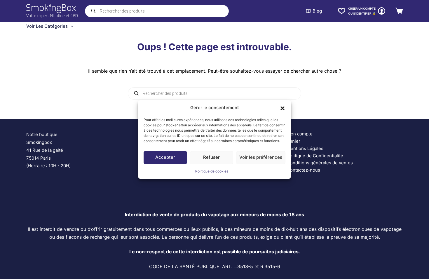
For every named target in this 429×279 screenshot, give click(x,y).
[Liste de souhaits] (341, 11)
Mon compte (300, 134)
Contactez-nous (303, 170)
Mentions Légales (305, 148)
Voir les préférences (260, 157)
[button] (282, 108)
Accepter (165, 157)
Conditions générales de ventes (320, 162)
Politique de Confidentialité (315, 155)
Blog (317, 11)
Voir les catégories (47, 26)
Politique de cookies (211, 171)
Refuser (211, 157)
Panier (293, 141)
